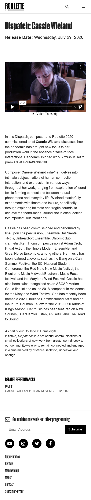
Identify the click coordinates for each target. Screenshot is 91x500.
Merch (8, 477)
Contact (9, 484)
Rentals (9, 463)
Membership (12, 470)
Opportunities (12, 456)
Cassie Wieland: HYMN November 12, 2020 (37, 391)
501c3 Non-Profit (14, 491)
